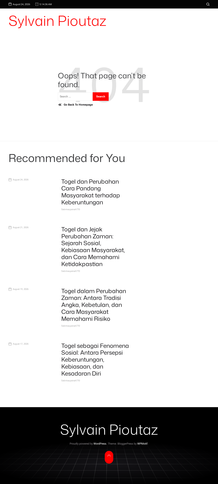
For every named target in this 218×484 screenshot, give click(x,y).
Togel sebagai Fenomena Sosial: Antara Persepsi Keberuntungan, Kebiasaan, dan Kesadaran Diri (95, 359)
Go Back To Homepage (78, 104)
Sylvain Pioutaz (57, 21)
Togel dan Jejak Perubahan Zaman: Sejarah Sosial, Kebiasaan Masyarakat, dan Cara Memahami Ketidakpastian (93, 246)
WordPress (100, 443)
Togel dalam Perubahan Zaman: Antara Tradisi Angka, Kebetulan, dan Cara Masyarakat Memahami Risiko (93, 305)
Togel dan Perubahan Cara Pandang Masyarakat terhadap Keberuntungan (90, 191)
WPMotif (142, 443)
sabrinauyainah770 (70, 209)
